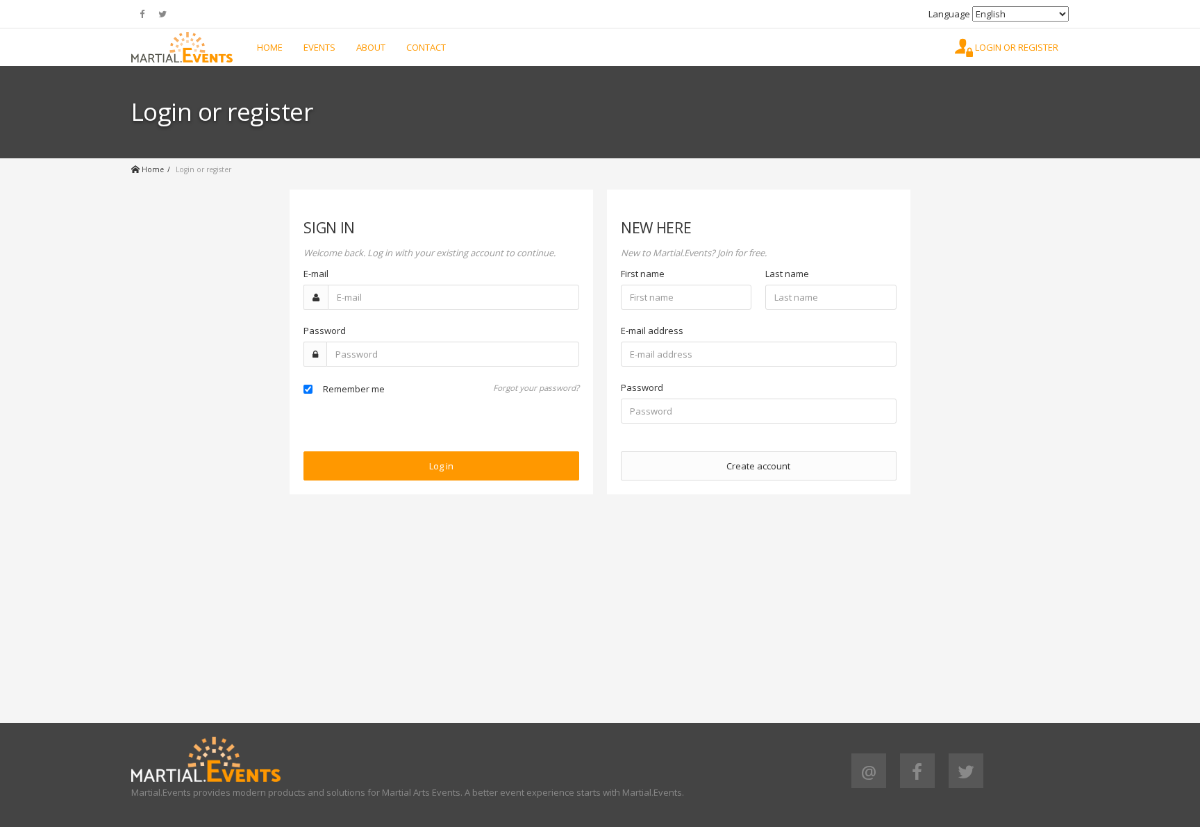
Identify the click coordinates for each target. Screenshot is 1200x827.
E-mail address (652, 330)
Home (270, 47)
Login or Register (1015, 47)
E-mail (315, 273)
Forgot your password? (536, 387)
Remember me (354, 389)
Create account (758, 466)
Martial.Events (182, 47)
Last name (787, 273)
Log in (441, 466)
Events (319, 47)
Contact (426, 47)
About (370, 47)
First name (643, 273)
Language (949, 14)
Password (324, 330)
